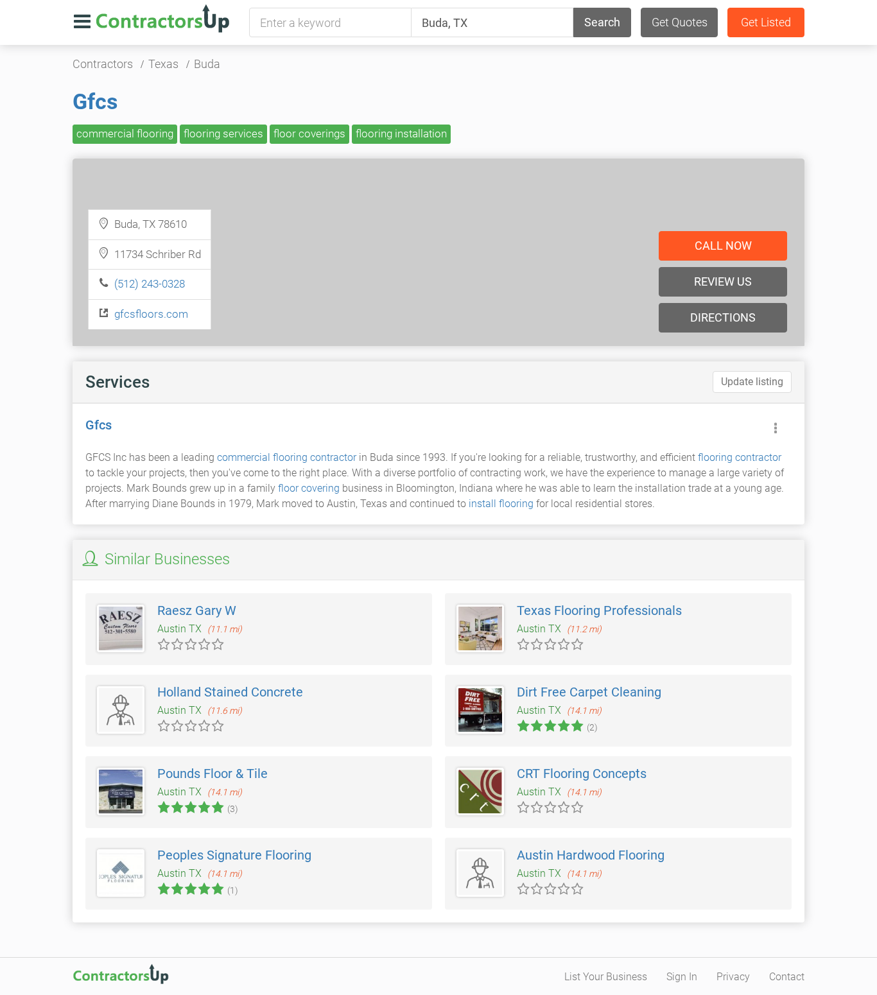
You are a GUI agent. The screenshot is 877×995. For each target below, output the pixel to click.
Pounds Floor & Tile (212, 773)
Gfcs (95, 101)
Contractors (103, 64)
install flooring (501, 504)
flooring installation (401, 133)
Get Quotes (680, 22)
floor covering (309, 488)
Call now (723, 245)
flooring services (223, 133)
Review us (723, 281)
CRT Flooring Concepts (582, 773)
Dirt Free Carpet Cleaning (589, 692)
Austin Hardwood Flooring (590, 855)
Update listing (752, 382)
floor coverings (309, 133)
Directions (723, 317)
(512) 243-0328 (149, 283)
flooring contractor (739, 457)
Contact (786, 977)
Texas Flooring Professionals (599, 610)
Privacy (733, 977)
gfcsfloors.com (151, 313)
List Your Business (605, 977)
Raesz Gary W (196, 610)
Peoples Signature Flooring (234, 855)
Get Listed (766, 22)
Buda (207, 64)
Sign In (681, 977)
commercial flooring (124, 133)
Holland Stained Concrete (230, 692)
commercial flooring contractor (286, 457)
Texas (163, 64)
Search (602, 22)
